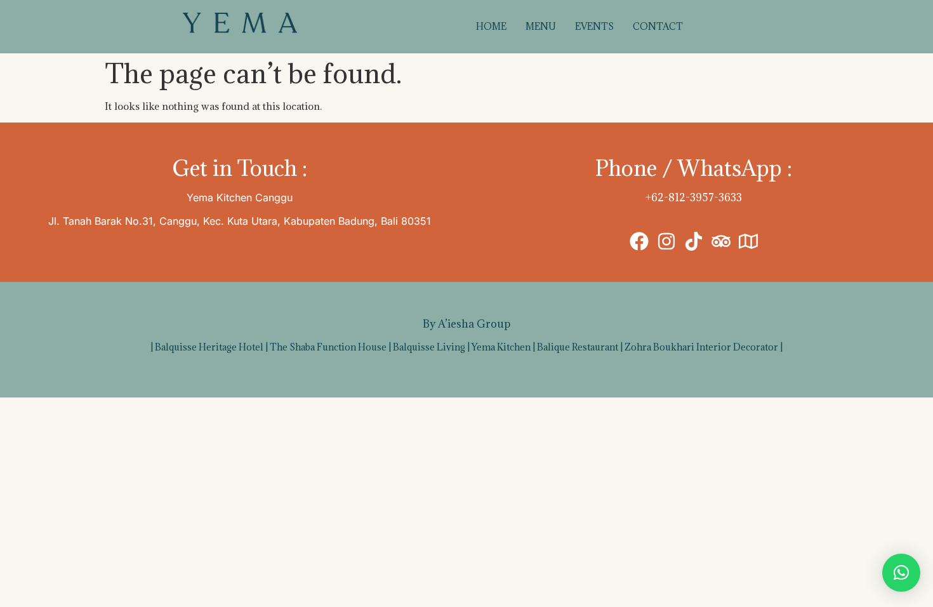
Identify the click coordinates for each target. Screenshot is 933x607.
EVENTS (594, 26)
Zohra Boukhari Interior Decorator (701, 347)
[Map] (748, 241)
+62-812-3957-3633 (693, 197)
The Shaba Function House (328, 347)
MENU (541, 26)
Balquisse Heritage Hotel (209, 347)
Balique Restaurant (577, 347)
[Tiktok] (694, 241)
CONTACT (658, 26)
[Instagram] (666, 241)
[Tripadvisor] (721, 241)
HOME (491, 26)
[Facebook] (639, 241)
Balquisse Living (429, 347)
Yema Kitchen (501, 347)
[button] (901, 573)
